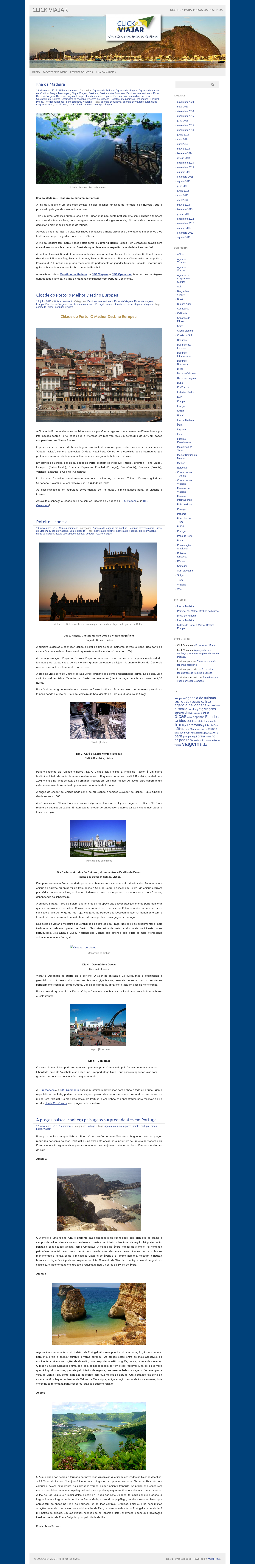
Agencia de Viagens (126, 90)
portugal (98, 104)
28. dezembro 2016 (46, 90)
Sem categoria (74, 101)
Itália (179, 434)
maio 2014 (182, 139)
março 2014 (183, 148)
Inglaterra (182, 429)
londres (185, 729)
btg (140, 530)
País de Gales (185, 504)
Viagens (87, 101)
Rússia (181, 561)
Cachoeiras (183, 308)
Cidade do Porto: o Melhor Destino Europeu (77, 295)
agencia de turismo (111, 101)
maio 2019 (182, 106)
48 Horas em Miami (204, 645)
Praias (39, 101)
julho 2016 (182, 120)
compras (196, 713)
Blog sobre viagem (60, 93)
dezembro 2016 (185, 116)
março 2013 (183, 204)
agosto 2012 (183, 237)
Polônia (181, 526)
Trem (180, 580)
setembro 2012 (185, 232)
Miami (193, 729)
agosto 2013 (183, 181)
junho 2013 (183, 190)
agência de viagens (133, 101)
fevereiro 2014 (184, 153)
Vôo (179, 589)
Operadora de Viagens (74, 99)
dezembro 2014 (185, 130)
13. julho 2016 (43, 301)
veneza (178, 745)
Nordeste (182, 467)
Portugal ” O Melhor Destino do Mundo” (198, 611)
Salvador (195, 740)
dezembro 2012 (185, 218)
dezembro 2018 (185, 111)
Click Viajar (50, 10)
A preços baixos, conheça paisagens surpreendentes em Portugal (97, 1120)
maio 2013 (182, 195)
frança (181, 724)
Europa (80, 96)
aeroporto (41, 307)
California (182, 313)
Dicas (156, 93)
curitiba (205, 712)
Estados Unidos (185, 392)
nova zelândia (197, 733)
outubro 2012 (184, 228)
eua (190, 721)
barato (136, 1126)
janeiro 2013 (183, 214)
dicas (71, 104)
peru (185, 737)
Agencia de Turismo (103, 90)
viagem (108, 104)
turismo (216, 740)
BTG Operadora (69, 1089)
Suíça (180, 575)
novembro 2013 (185, 167)
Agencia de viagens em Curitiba (110, 528)
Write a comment (68, 90)
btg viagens (61, 104)
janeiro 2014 (183, 158)
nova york (185, 732)
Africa (180, 254)
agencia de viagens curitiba (193, 701)
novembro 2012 (185, 223)
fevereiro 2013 (184, 209)
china (188, 712)
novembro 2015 (185, 125)
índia (203, 744)
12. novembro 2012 (46, 1126)
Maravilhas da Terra (139, 96)
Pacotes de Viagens (55, 72)
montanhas (202, 729)
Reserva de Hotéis (81, 72)
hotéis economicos (65, 533)
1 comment (65, 1126)
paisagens (211, 732)
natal (177, 733)
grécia (206, 725)
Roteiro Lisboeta (52, 522)
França (181, 406)
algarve (127, 1126)
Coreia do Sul (184, 335)
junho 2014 (183, 134)
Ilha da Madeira (50, 84)
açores (108, 1126)
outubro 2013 (184, 172)
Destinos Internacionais (139, 93)
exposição (198, 721)
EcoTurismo (183, 387)
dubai (189, 717)
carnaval (179, 712)
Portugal (154, 99)
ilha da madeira (84, 104)
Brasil (180, 299)
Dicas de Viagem (45, 96)
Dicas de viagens (65, 96)
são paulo (205, 740)
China (180, 326)
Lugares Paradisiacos (115, 96)
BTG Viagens (128, 500)
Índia (179, 424)
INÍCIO (36, 72)
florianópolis (210, 721)
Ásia (179, 286)
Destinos (93, 93)
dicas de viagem (45, 533)
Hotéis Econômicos (56, 1103)
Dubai (180, 382)
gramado (195, 725)
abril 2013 (182, 200)
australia (181, 709)
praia (201, 736)
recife (208, 737)
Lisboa (80, 533)
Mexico (181, 463)
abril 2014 (182, 144)
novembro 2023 (185, 102)
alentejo (117, 1126)
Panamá (181, 513)
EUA (179, 396)
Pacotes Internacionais (123, 99)
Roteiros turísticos (54, 101)
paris (179, 736)
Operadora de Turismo (48, 99)
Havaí (180, 415)
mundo (212, 729)
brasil (191, 709)
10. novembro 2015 (46, 528)
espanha (198, 717)
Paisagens (142, 99)
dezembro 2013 (185, 162)
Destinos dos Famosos (112, 93)
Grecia (180, 410)
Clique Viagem (79, 93)
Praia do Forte (184, 535)
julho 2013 (182, 186)
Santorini (182, 566)
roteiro (99, 533)
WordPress (213, 1558)
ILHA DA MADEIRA (106, 72)
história (214, 725)
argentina (213, 705)
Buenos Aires (184, 304)
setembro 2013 (185, 176)
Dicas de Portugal (186, 615)
